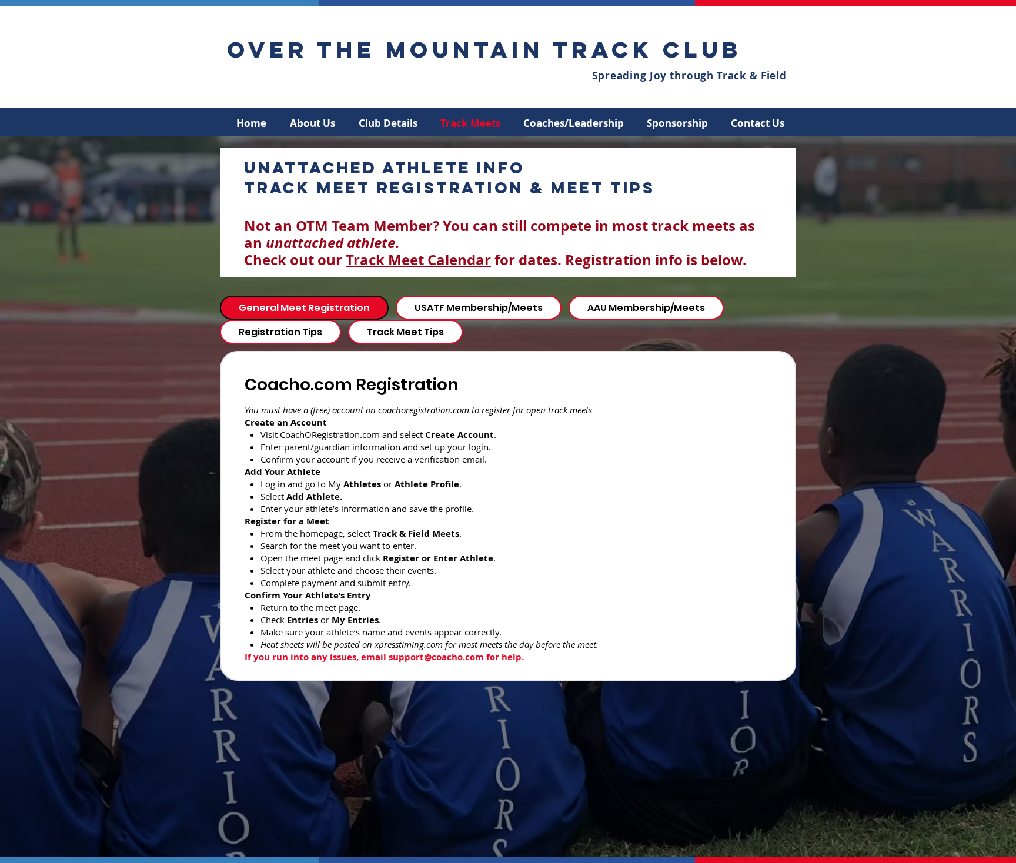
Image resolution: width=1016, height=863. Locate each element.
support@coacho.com (436, 657)
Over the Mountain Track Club (484, 49)
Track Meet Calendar (418, 260)
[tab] (304, 308)
